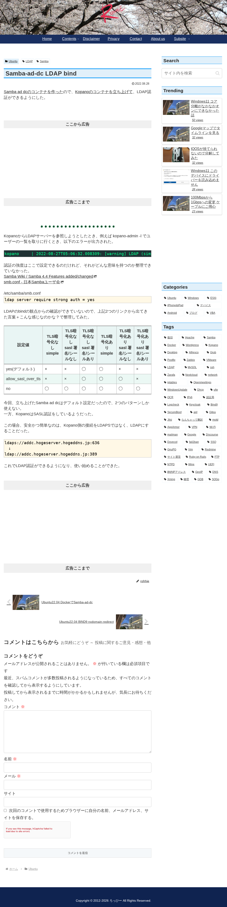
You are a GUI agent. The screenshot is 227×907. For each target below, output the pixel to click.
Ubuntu (13, 61)
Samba (44, 61)
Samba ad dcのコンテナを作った (33, 92)
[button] (217, 73)
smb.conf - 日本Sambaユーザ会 (32, 282)
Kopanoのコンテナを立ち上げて (104, 92)
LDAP (29, 61)
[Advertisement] (77, 161)
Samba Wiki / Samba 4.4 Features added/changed (48, 276)
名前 (10, 759)
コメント (14, 707)
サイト (10, 793)
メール (12, 776)
